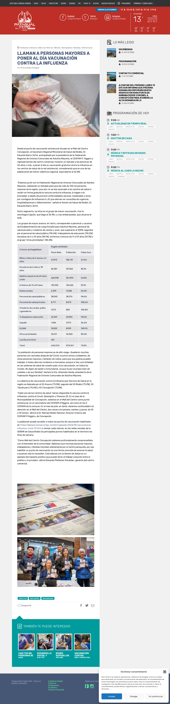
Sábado (111, 129)
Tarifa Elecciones (106, 10)
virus (36, 3)
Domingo (121, 176)
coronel (72, 3)
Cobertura (52, 683)
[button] (164, 671)
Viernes (150, 126)
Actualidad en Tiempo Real (129, 123)
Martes (119, 126)
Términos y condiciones (143, 3)
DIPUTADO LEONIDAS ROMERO (20, 3)
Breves (57, 48)
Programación (53, 685)
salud (43, 3)
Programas (126, 3)
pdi (79, 3)
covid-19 (87, 3)
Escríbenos (52, 687)
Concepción (53, 3)
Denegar (133, 696)
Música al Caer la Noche (127, 170)
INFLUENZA (34, 598)
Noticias (77, 48)
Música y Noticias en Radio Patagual (128, 154)
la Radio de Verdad (55, 681)
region (96, 3)
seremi (63, 3)
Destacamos (67, 48)
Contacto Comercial (56, 690)
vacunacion (48, 598)
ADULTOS (23, 598)
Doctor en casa (121, 138)
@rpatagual (93, 17)
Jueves (141, 126)
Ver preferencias (156, 696)
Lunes (110, 126)
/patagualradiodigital (74, 17)
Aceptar (111, 696)
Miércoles (130, 126)
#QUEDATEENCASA (108, 3)
